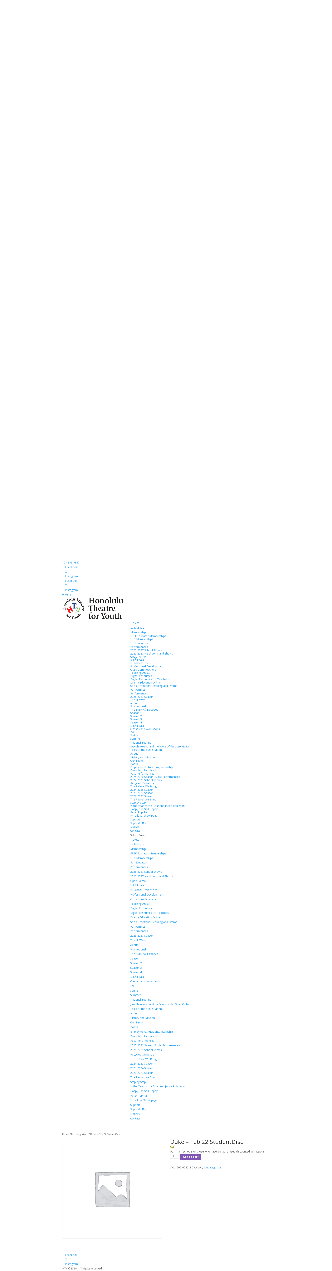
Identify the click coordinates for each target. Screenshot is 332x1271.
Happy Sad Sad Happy (144, 809)
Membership (138, 632)
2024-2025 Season (142, 789)
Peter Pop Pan (139, 812)
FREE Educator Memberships (148, 636)
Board (134, 764)
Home (65, 1134)
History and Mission (142, 757)
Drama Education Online (145, 682)
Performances (139, 647)
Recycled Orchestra (142, 783)
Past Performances (142, 773)
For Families (137, 689)
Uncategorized (79, 1134)
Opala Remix (138, 656)
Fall (132, 732)
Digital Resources (141, 676)
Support (135, 819)
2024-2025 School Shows (146, 780)
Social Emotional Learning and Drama (153, 686)
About (134, 703)
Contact (135, 830)
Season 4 (136, 722)
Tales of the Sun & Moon (146, 749)
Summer (135, 738)
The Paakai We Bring (143, 799)
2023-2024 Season (142, 793)
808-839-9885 (71, 562)
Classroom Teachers (143, 669)
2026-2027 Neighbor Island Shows (151, 653)
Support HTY (138, 823)
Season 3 (136, 719)
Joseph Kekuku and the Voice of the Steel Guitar (160, 746)
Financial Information (143, 770)
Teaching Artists (140, 672)
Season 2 (136, 716)
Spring (134, 735)
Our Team (136, 760)
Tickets (134, 623)
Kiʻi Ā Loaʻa (137, 660)
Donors (135, 826)
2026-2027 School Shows (146, 650)
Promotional (138, 706)
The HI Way (137, 700)
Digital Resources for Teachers (149, 679)
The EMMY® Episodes (144, 709)
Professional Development (147, 666)
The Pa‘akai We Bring (143, 786)
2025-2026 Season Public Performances (155, 777)
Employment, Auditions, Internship (151, 767)
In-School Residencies (143, 663)
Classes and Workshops (145, 729)
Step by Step (138, 802)
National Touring (140, 742)
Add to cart (191, 1157)
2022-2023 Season (142, 796)
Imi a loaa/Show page (143, 815)
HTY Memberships (141, 639)
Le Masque (137, 627)
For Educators (139, 643)
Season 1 (136, 713)
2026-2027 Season (142, 696)
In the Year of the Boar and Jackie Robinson (157, 806)
